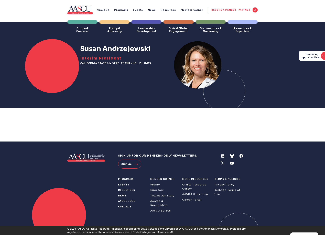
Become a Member (223, 10)
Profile (155, 184)
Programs (121, 10)
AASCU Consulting (195, 194)
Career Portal (191, 199)
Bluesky (232, 156)
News (152, 10)
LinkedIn (223, 156)
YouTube (232, 163)
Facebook (241, 156)
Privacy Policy (224, 184)
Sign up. (126, 164)
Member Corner (192, 10)
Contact (125, 206)
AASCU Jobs (126, 201)
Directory (157, 190)
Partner (244, 10)
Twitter (223, 163)
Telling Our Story (162, 195)
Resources (168, 10)
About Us (103, 10)
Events (138, 10)
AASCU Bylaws (160, 210)
